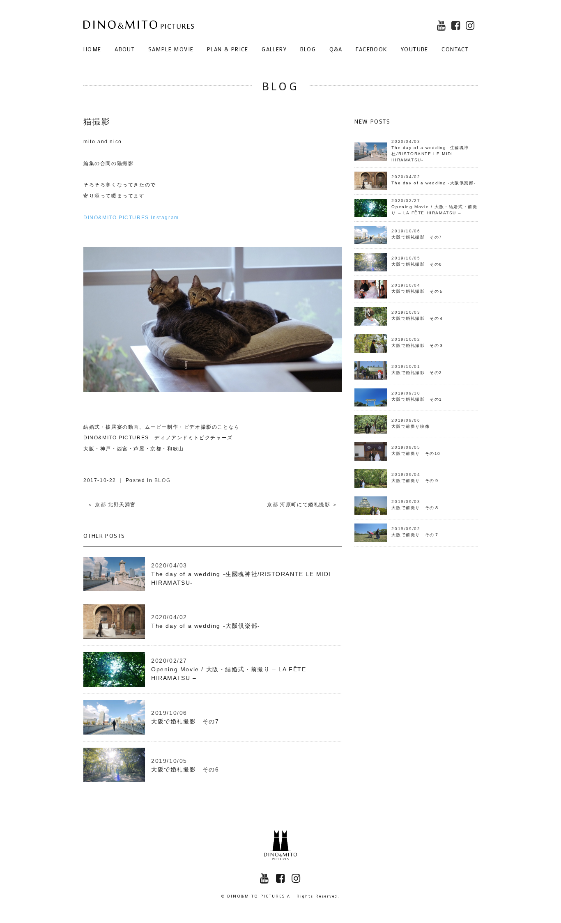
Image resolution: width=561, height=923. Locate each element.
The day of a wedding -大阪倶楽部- (205, 625)
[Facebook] (457, 26)
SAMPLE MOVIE (171, 49)
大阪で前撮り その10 (416, 453)
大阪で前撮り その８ (415, 507)
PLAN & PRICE (227, 49)
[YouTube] (443, 26)
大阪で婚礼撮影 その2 (416, 372)
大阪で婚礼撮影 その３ (417, 345)
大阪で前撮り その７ (415, 535)
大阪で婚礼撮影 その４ (417, 318)
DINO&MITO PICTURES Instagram (131, 217)
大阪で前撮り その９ (415, 480)
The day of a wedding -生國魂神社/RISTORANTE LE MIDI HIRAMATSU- (430, 153)
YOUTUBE (414, 49)
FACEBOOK (371, 49)
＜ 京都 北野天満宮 (111, 504)
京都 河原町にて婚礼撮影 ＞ (302, 504)
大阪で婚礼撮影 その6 (185, 769)
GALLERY (274, 49)
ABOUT (125, 49)
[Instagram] (472, 26)
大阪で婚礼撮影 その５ (417, 291)
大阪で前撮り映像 (410, 426)
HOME (92, 49)
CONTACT (455, 49)
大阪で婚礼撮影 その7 (185, 721)
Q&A (336, 49)
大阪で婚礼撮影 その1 (416, 399)
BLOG (308, 49)
